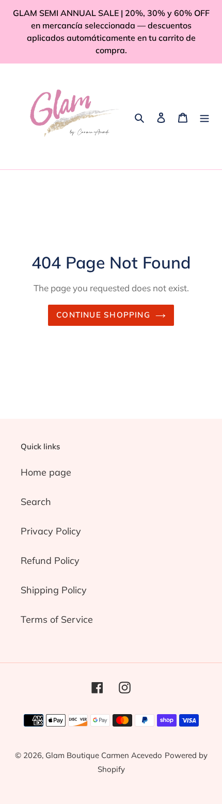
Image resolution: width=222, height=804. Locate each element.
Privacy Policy (51, 531)
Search (36, 502)
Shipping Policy (54, 590)
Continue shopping (103, 315)
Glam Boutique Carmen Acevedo (103, 755)
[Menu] (204, 116)
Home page (46, 472)
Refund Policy (50, 560)
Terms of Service (57, 619)
